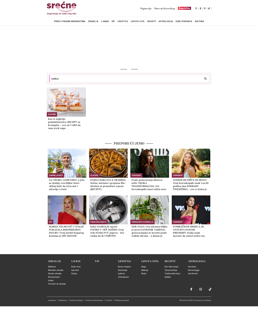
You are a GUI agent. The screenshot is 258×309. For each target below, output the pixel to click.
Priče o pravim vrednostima (69, 21)
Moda (143, 273)
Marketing (63, 300)
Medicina (52, 267)
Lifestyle (124, 261)
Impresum (52, 300)
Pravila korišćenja (76, 300)
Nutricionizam (54, 277)
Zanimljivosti (56, 175)
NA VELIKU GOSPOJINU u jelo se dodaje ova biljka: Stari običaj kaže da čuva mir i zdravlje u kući (67, 184)
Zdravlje (54, 261)
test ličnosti (193, 273)
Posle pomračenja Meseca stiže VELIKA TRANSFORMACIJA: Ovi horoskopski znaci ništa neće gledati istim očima (149, 184)
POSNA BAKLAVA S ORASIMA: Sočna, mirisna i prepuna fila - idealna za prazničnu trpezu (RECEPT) (108, 184)
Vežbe (50, 280)
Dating (74, 273)
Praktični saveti (98, 222)
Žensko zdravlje (54, 273)
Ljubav (76, 261)
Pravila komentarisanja (94, 300)
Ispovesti (75, 270)
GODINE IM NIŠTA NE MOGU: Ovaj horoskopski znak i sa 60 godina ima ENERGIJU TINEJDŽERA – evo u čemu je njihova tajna (190, 184)
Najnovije (146, 8)
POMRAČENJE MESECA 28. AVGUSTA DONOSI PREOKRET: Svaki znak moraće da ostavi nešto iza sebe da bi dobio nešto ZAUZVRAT (189, 231)
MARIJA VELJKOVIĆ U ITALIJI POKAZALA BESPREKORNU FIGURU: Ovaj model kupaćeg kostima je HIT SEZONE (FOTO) (66, 231)
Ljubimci (121, 273)
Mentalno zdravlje (55, 270)
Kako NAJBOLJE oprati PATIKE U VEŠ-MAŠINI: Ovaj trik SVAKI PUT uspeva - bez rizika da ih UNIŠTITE (107, 231)
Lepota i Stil (150, 261)
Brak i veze (76, 267)
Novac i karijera (124, 267)
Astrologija (197, 261)
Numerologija (193, 270)
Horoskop (136, 175)
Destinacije (122, 270)
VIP (50, 222)
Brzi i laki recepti (171, 267)
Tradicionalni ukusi (172, 273)
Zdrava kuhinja (171, 270)
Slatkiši (52, 114)
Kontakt (109, 300)
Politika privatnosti (122, 300)
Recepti (170, 261)
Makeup (144, 270)
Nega (143, 267)
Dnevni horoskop (164, 8)
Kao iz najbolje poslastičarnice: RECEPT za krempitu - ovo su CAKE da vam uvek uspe (64, 123)
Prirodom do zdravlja (142, 222)
